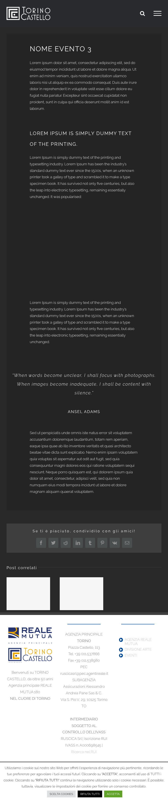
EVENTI (131, 655)
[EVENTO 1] (28, 593)
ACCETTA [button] (113, 794)
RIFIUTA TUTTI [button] (90, 794)
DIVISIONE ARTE (138, 650)
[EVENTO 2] (81, 593)
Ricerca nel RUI (84, 752)
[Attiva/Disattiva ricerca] (142, 13)
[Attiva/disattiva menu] (157, 13)
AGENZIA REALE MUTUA (138, 642)
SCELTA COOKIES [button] (61, 794)
